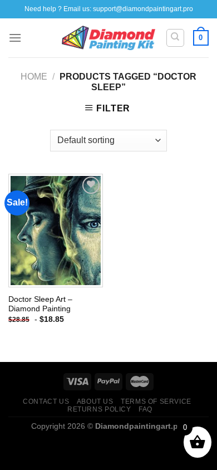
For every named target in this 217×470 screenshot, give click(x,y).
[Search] (175, 38)
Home (34, 76)
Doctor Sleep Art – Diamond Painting (40, 304)
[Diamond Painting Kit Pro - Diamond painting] (109, 38)
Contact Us (46, 401)
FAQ (145, 409)
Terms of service (156, 401)
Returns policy (99, 409)
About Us (95, 401)
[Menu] (15, 37)
